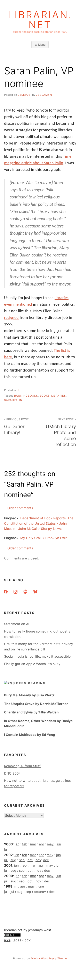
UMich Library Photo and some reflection (61, 432)
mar (33, 844)
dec (46, 860)
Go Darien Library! (16, 426)
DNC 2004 (12, 773)
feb (24, 844)
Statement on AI (16, 624)
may (50, 844)
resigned (11, 318)
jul (6, 849)
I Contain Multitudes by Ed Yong (29, 735)
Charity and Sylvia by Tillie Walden (31, 712)
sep (22, 860)
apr (41, 844)
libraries (58, 395)
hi (18, 390)
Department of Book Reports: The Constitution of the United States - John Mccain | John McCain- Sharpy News (38, 523)
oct (30, 860)
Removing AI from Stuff (22, 766)
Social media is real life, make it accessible (37, 656)
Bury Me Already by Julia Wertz (29, 695)
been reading (31, 683)
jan (17, 844)
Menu (42, 44)
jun (58, 844)
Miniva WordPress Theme (49, 958)
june (41, 886)
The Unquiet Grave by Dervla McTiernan (36, 704)
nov (38, 860)
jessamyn (44, 94)
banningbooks (26, 395)
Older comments (20, 508)
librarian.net (40, 20)
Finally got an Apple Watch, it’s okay (32, 664)
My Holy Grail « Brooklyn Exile (43, 538)
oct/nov (40, 892)
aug (13, 860)
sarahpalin (13, 400)
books (45, 395)
